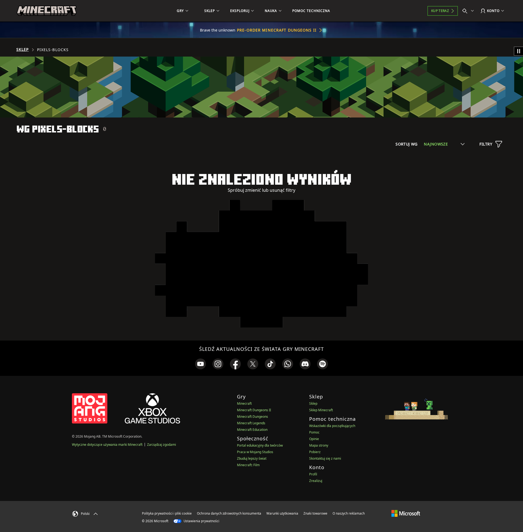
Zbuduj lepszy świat (251, 458)
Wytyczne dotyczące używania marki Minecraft (107, 444)
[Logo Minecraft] (46, 11)
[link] (200, 363)
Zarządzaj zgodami (161, 444)
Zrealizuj (315, 480)
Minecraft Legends (251, 423)
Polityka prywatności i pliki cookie (167, 513)
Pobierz (315, 452)
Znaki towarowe (315, 513)
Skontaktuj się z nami (325, 458)
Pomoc (314, 432)
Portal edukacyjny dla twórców (260, 445)
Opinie (314, 439)
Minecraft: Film (248, 465)
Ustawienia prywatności (201, 521)
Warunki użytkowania (282, 513)
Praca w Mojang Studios (255, 452)
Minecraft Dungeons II (254, 410)
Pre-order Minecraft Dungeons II (277, 30)
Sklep (22, 49)
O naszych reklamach (349, 513)
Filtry (485, 144)
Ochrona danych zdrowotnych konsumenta (229, 513)
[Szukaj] (469, 11)
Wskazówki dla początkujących (332, 425)
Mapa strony (318, 445)
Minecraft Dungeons (252, 416)
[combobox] (444, 144)
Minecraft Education (252, 429)
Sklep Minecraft (321, 410)
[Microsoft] (405, 513)
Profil (313, 474)
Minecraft (244, 403)
